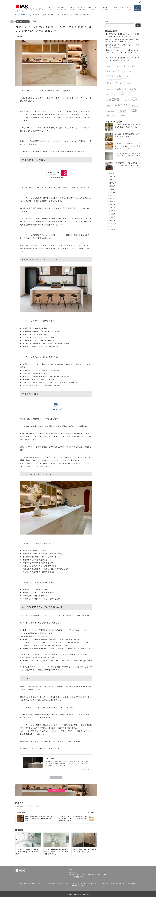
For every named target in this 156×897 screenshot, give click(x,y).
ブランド (110, 89)
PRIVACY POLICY (78, 886)
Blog (34, 21)
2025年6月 (111, 189)
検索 (107, 21)
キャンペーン (114, 71)
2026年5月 (111, 177)
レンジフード (111, 94)
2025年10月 (112, 183)
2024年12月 (112, 195)
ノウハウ (115, 82)
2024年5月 (111, 208)
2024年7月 (111, 202)
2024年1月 (111, 220)
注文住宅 (135, 105)
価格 (122, 94)
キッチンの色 (113, 66)
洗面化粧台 (111, 111)
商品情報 (21, 807)
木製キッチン (122, 105)
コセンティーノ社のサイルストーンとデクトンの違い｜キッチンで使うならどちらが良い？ (127, 146)
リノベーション (127, 89)
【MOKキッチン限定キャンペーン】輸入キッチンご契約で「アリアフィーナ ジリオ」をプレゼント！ (122, 52)
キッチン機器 (129, 66)
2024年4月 (111, 211)
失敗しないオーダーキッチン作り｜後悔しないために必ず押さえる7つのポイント (122, 40)
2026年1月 (111, 180)
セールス (110, 77)
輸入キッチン (111, 115)
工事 (135, 99)
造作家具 (123, 115)
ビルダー (129, 83)
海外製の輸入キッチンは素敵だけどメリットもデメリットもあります (122, 46)
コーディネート (129, 71)
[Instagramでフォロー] (140, 2)
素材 (38, 807)
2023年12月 (112, 223)
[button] (12, 22)
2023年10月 (112, 229)
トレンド (123, 76)
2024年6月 (111, 205)
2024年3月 (111, 214)
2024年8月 (111, 198)
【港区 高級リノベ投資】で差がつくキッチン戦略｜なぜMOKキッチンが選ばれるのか (122, 35)
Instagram (55, 790)
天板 (30, 807)
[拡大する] (89, 483)
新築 (109, 105)
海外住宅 (122, 111)
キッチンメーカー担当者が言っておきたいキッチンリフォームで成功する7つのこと (122, 59)
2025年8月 (111, 186)
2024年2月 (111, 217)
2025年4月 (111, 192)
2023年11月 (112, 226)
